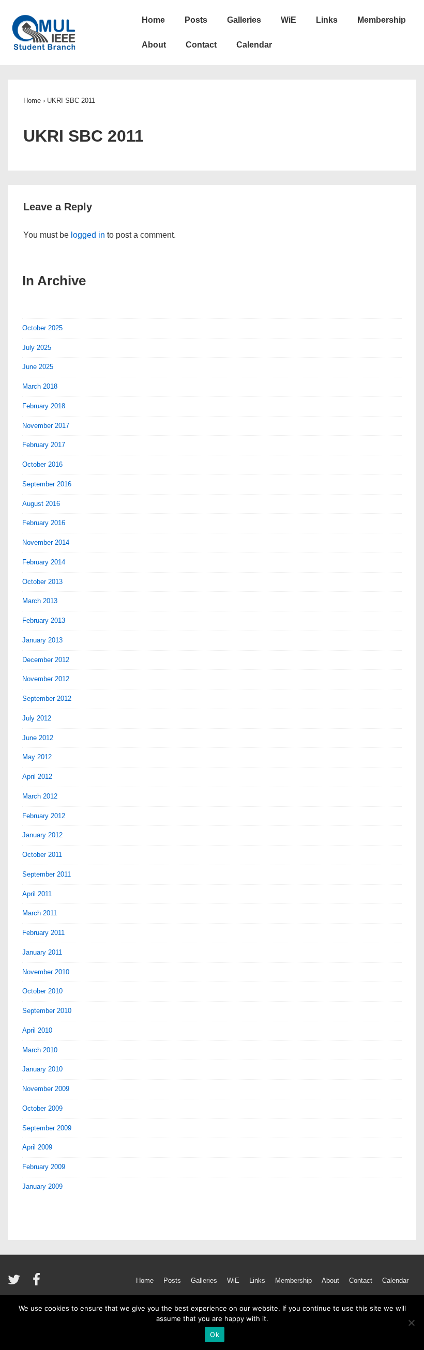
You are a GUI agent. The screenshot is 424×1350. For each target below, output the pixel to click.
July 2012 (36, 718)
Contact (201, 44)
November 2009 (45, 1089)
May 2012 (37, 757)
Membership (381, 20)
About (154, 44)
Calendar (254, 44)
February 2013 (43, 620)
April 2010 (37, 1030)
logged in (88, 235)
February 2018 (43, 406)
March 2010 (39, 1050)
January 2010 (42, 1069)
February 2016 (43, 523)
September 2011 (46, 874)
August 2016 (41, 504)
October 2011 (42, 854)
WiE (288, 20)
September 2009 (46, 1128)
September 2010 (46, 1011)
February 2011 (43, 933)
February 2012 (43, 816)
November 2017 (45, 425)
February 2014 (43, 562)
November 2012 (45, 679)
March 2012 (39, 796)
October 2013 (42, 582)
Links (327, 20)
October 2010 (42, 991)
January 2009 (42, 1186)
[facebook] (38, 1283)
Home (153, 20)
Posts (196, 20)
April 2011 (37, 894)
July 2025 (36, 347)
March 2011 (39, 913)
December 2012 (45, 660)
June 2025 (37, 367)
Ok (214, 1334)
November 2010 (45, 972)
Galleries (244, 20)
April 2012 (37, 776)
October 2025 (42, 328)
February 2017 (43, 445)
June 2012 (37, 738)
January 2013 (42, 640)
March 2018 (39, 386)
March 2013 (39, 601)
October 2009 (42, 1108)
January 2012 (42, 835)
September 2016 (46, 484)
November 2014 (45, 542)
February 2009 (43, 1167)
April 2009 (37, 1147)
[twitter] (16, 1283)
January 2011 (42, 952)
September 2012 (46, 698)
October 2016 (42, 464)
